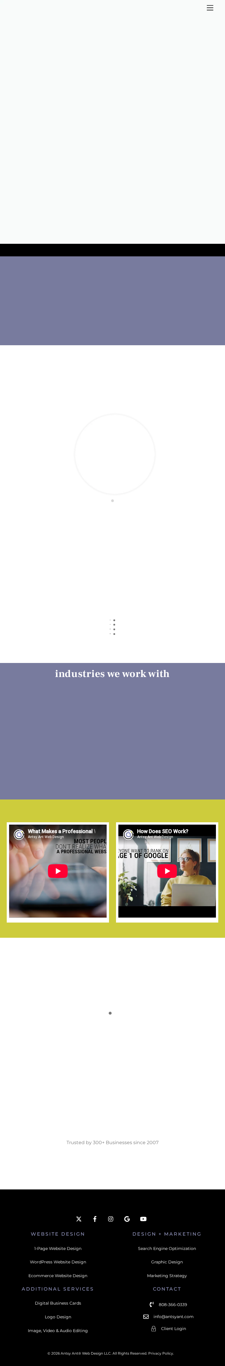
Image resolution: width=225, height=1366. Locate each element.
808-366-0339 (173, 1304)
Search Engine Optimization (167, 1248)
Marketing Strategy (167, 1275)
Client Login (173, 1329)
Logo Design (58, 1317)
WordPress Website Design (58, 1262)
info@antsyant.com (174, 1317)
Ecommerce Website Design (57, 1275)
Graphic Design (167, 1262)
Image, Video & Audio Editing (58, 1330)
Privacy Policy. (161, 1353)
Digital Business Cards (58, 1303)
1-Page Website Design (57, 1248)
